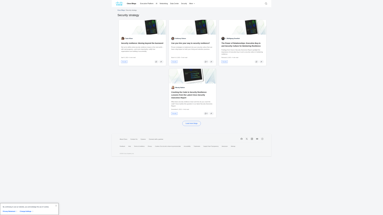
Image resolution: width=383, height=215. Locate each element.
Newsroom (225, 146)
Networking (164, 3)
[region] (29, 209)
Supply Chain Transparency (211, 146)
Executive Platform (146, 3)
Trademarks (197, 146)
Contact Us (133, 139)
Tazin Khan (129, 38)
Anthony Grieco (180, 38)
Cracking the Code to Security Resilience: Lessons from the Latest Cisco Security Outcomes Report (189, 95)
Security (184, 3)
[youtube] (257, 139)
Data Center (174, 3)
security (124, 61)
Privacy (150, 146)
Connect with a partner (156, 139)
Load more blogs (191, 123)
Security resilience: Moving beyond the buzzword (142, 43)
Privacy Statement (9, 211)
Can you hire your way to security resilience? (190, 43)
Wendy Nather (180, 87)
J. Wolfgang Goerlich (232, 38)
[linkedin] (252, 139)
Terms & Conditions (139, 146)
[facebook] (242, 139)
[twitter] (247, 139)
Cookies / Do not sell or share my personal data (168, 146)
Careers (143, 139)
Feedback (122, 146)
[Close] (56, 206)
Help (129, 146)
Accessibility (187, 146)
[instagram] (262, 139)
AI (156, 3)
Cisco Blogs (131, 3)
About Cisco (123, 139)
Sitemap (233, 146)
